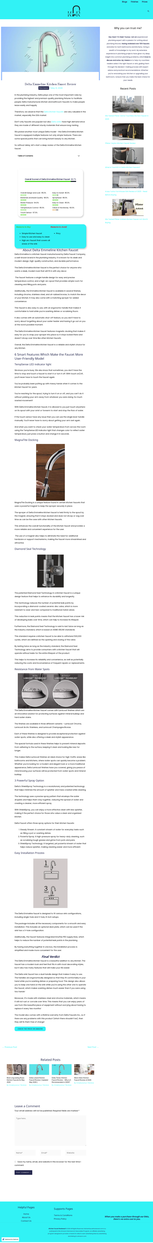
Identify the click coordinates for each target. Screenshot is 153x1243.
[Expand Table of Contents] (79, 156)
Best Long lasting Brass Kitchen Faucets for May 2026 (16, 1080)
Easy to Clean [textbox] (58, 203)
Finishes (134, 1)
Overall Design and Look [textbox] (30, 193)
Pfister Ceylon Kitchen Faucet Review (120, 143)
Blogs (124, 1)
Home (26, 1214)
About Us (26, 1217)
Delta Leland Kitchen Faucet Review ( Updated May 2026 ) (38, 1080)
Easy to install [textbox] (58, 193)
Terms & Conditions (63, 1215)
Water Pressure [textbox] (26, 203)
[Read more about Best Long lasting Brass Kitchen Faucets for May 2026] (17, 1069)
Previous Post (9, 1047)
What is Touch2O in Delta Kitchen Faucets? (122, 167)
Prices (144, 1)
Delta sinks (56, 121)
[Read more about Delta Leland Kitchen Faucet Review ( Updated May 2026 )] (39, 1069)
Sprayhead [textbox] (57, 198)
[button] (148, 11)
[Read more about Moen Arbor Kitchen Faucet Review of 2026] (84, 1069)
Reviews (43, 88)
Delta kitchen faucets (54, 111)
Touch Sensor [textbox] (26, 212)
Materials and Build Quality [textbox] (31, 198)
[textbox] (47, 179)
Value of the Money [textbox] (60, 207)
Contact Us (26, 1221)
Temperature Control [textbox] (29, 207)
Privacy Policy (60, 1219)
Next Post (93, 1047)
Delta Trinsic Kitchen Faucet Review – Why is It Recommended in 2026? (61, 1080)
